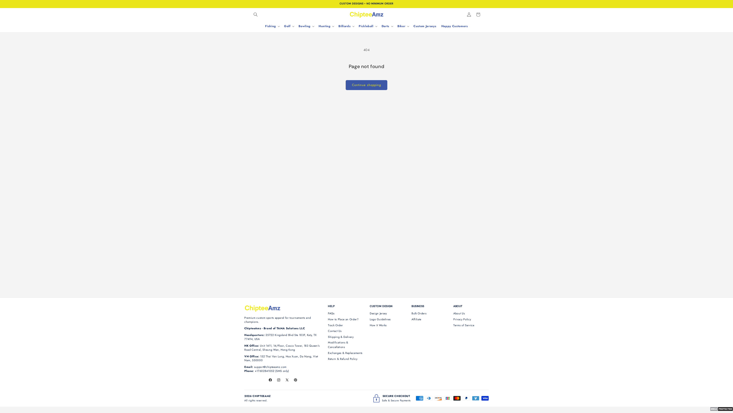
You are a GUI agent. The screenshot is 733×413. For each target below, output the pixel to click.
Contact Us (335, 331)
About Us (459, 313)
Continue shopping (366, 85)
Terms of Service (463, 325)
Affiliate (416, 319)
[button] (255, 14)
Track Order (335, 325)
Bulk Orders (419, 313)
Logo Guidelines (380, 319)
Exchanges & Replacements (345, 353)
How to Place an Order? (343, 319)
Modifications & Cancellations (338, 345)
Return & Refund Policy (343, 359)
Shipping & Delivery (341, 337)
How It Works (378, 325)
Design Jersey (378, 313)
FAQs (331, 313)
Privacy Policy (462, 319)
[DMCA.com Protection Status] (721, 410)
